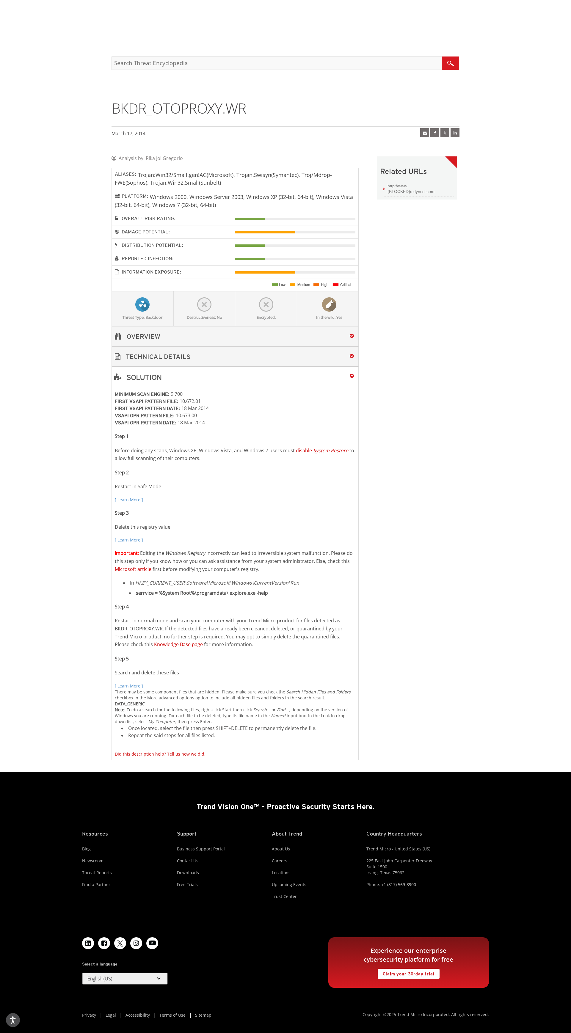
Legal (111, 1015)
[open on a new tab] (120, 943)
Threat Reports (97, 872)
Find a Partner (96, 884)
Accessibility (138, 1015)
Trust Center (284, 896)
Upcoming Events (289, 884)
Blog (86, 849)
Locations (281, 872)
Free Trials (187, 884)
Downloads (188, 872)
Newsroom (92, 861)
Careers (279, 861)
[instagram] (136, 943)
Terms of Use (172, 1015)
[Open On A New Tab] (444, 132)
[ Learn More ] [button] (129, 500)
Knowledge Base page (178, 644)
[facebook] (434, 132)
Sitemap (203, 1015)
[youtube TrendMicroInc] (152, 943)
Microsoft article (133, 569)
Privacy (89, 1015)
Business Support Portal (201, 849)
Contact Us (187, 861)
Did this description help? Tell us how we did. (160, 754)
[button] (235, 357)
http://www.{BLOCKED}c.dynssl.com (411, 188)
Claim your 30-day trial (406, 972)
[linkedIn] (455, 132)
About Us (281, 849)
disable (322, 450)
